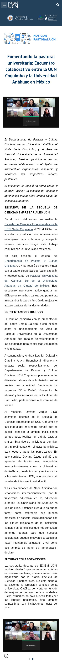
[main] (31, 70)
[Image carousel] (31, 639)
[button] (4, 4)
